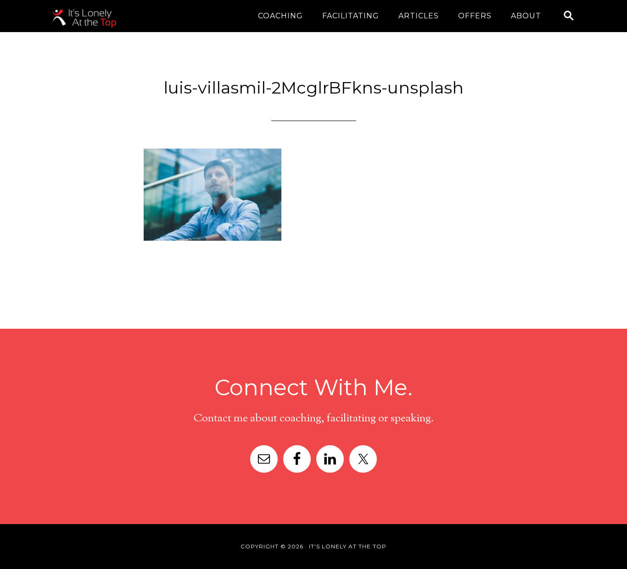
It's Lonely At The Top (123, 18)
